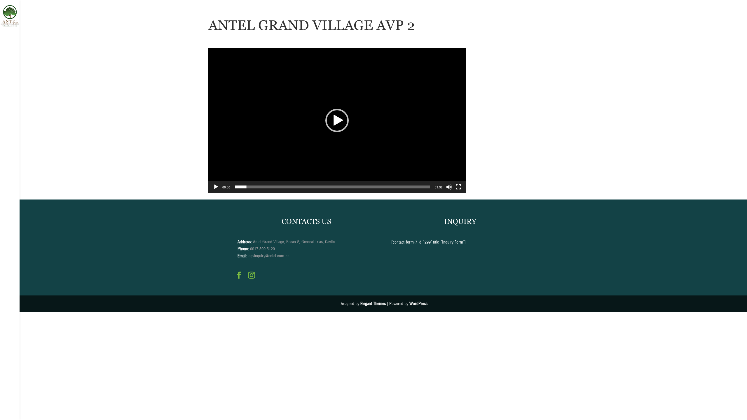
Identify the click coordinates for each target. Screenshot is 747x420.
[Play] (216, 187)
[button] (337, 120)
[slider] (332, 187)
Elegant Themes (373, 303)
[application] (337, 120)
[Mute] (449, 187)
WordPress (418, 303)
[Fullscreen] (458, 187)
